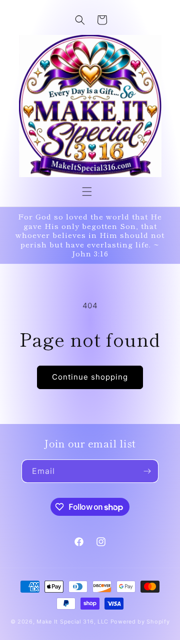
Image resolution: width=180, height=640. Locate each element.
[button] (87, 192)
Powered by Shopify (140, 621)
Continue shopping (90, 377)
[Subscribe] (147, 471)
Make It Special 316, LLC (72, 621)
